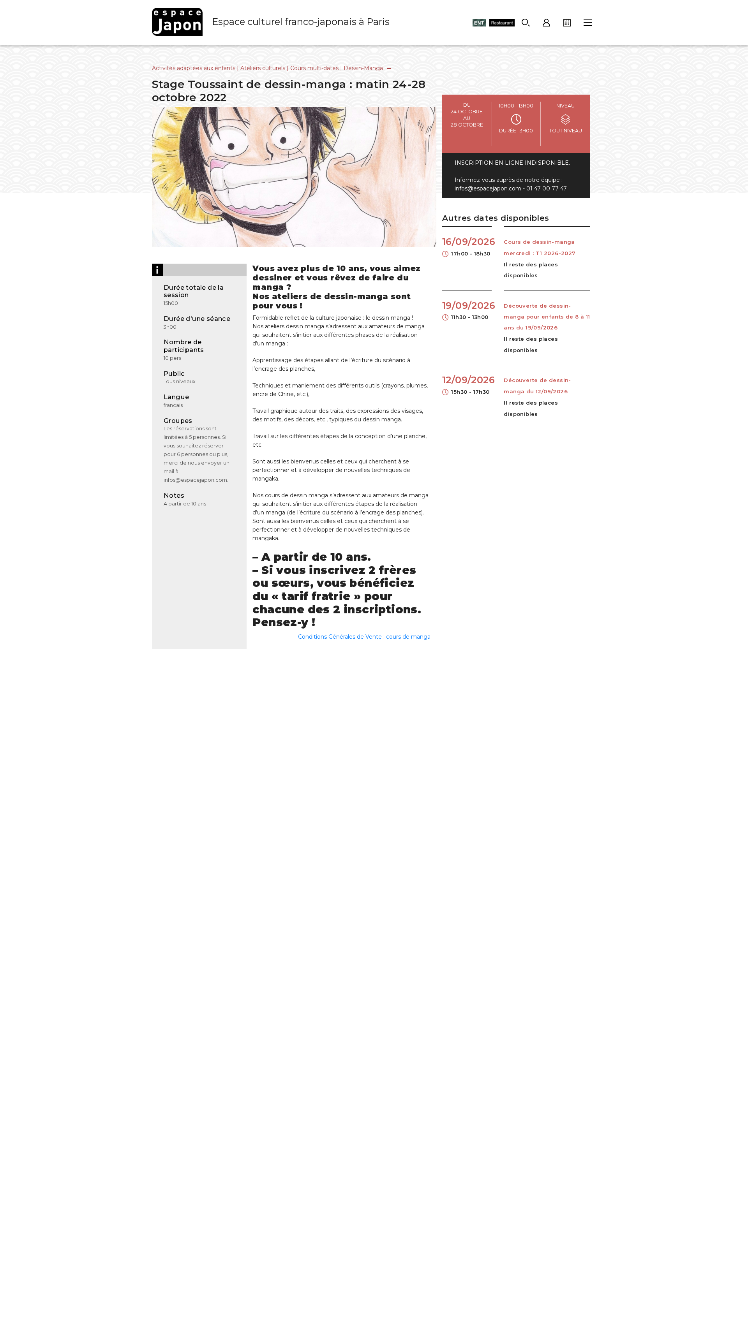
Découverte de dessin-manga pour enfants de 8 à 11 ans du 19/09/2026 (547, 317)
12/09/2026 (467, 384)
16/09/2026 (467, 246)
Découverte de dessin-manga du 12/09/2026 (537, 385)
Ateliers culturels (262, 68)
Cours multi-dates (314, 68)
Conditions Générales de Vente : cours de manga (364, 636)
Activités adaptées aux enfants (193, 68)
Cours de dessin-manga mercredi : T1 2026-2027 (539, 247)
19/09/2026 (467, 310)
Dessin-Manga (363, 68)
